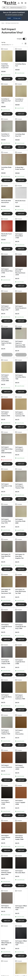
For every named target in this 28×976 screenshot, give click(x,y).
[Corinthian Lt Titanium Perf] (7, 126)
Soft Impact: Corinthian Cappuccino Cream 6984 (5, 377)
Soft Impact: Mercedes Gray (6, 906)
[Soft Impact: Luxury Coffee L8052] (21, 757)
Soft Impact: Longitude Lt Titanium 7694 (5, 732)
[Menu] (25, 3)
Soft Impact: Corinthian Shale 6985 (20, 521)
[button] (22, 3)
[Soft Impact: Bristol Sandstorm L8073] (21, 298)
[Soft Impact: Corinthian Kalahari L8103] (7, 404)
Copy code (17, 18)
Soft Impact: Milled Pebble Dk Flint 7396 (6, 942)
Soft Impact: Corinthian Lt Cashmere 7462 (20, 414)
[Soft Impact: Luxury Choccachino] (21, 722)
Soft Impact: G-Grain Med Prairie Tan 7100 (20, 591)
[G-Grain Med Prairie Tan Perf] (21, 159)
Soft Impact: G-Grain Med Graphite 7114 (20, 556)
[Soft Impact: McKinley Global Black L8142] (7, 863)
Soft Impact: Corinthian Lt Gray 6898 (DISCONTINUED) (7, 450)
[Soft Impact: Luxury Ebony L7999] (7, 792)
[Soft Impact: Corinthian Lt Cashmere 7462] (21, 404)
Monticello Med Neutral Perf (6, 201)
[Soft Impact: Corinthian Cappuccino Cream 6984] (7, 367)
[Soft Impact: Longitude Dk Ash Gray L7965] (21, 617)
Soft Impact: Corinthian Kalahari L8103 (5, 414)
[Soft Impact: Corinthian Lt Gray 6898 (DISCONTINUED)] (7, 439)
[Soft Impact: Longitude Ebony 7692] (7, 687)
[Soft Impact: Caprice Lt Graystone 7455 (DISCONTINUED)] (21, 333)
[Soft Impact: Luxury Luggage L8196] (21, 792)
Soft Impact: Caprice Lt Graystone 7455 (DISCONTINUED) (20, 344)
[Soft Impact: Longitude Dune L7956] (21, 652)
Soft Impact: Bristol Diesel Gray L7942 (7, 271)
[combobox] (14, 7)
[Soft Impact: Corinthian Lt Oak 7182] (7, 476)
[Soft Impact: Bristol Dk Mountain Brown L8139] (21, 261)
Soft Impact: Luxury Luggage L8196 (20, 802)
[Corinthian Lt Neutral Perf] (21, 91)
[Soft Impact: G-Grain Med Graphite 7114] (21, 546)
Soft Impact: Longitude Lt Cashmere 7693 (20, 697)
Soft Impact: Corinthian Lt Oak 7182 (6, 486)
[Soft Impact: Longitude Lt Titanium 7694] (7, 722)
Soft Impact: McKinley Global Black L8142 (6, 872)
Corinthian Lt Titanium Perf (5, 135)
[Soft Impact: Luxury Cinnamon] (7, 757)
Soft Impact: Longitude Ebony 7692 (6, 697)
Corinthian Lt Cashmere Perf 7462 (6, 101)
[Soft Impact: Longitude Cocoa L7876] (7, 616)
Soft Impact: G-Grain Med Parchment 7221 (6, 591)
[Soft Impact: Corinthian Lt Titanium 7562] (21, 476)
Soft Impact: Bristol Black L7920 (19, 236)
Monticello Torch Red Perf (6, 235)
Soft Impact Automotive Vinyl (12, 23)
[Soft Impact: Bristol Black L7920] (21, 226)
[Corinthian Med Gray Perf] (21, 126)
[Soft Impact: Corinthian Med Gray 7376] (7, 511)
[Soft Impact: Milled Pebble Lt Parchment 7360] (21, 968)
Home (3, 23)
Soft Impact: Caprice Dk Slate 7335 (6, 343)
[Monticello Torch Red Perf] (7, 226)
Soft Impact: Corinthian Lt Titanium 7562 (19, 486)
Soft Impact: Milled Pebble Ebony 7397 (21, 943)
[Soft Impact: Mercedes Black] (21, 863)
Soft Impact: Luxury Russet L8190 (5, 837)
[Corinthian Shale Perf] (7, 159)
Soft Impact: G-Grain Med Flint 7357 (6, 556)
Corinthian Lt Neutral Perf (19, 100)
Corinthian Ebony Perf (20, 65)
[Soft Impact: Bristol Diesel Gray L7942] (7, 261)
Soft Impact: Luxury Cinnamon (6, 766)
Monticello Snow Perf (20, 201)
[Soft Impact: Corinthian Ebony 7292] (21, 367)
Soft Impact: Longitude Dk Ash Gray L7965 (20, 626)
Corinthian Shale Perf (6, 168)
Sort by (3, 42)
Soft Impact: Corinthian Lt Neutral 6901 (19, 449)
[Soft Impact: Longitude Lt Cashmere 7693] (21, 687)
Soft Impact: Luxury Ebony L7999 (5, 802)
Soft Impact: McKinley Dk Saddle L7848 (19, 837)
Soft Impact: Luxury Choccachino (19, 732)
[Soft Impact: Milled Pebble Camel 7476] (21, 898)
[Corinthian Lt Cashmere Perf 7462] (7, 91)
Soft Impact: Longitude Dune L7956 (20, 661)
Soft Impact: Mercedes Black (20, 871)
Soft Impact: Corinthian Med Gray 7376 (6, 521)
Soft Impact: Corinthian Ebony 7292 (20, 377)
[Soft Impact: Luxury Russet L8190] (7, 827)
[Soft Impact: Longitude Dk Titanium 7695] (7, 652)
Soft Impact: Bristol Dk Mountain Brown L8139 (20, 272)
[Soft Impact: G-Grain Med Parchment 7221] (7, 581)
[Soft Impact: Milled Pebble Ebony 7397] (21, 933)
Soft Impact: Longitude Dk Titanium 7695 (5, 661)
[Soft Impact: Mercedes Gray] (7, 898)
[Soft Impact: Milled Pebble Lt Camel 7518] (7, 968)
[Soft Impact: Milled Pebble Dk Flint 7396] (7, 933)
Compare (19, 38)
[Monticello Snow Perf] (21, 193)
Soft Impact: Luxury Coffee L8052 (19, 767)
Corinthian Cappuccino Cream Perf (5, 65)
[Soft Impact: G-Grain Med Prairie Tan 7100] (21, 581)
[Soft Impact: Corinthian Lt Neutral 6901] (21, 439)
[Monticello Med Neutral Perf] (7, 192)
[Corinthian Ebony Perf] (21, 56)
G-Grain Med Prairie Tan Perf (20, 168)
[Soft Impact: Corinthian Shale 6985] (21, 511)
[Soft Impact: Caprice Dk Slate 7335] (7, 333)
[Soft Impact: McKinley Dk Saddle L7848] (21, 827)
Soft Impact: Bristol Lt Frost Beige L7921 (5, 308)
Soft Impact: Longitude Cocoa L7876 (6, 626)
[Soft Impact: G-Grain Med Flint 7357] (7, 546)
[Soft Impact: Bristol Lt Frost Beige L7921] (7, 298)
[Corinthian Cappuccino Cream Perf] (7, 56)
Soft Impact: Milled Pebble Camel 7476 (21, 907)
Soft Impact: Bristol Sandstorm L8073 (20, 308)
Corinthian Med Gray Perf (20, 135)
